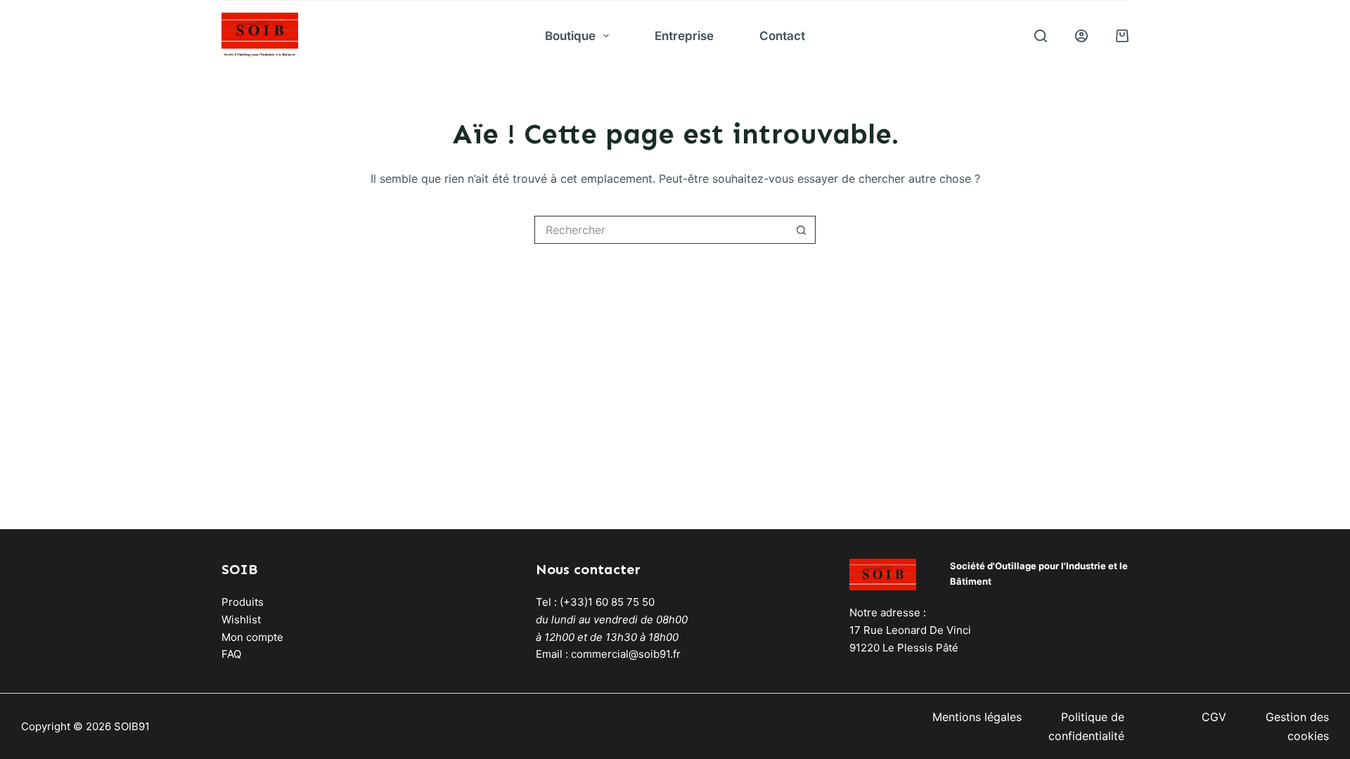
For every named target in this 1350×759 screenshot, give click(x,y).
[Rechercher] (1040, 36)
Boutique (570, 36)
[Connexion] (1081, 36)
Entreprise (684, 36)
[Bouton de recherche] (802, 230)
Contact (782, 36)
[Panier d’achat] (1122, 36)
